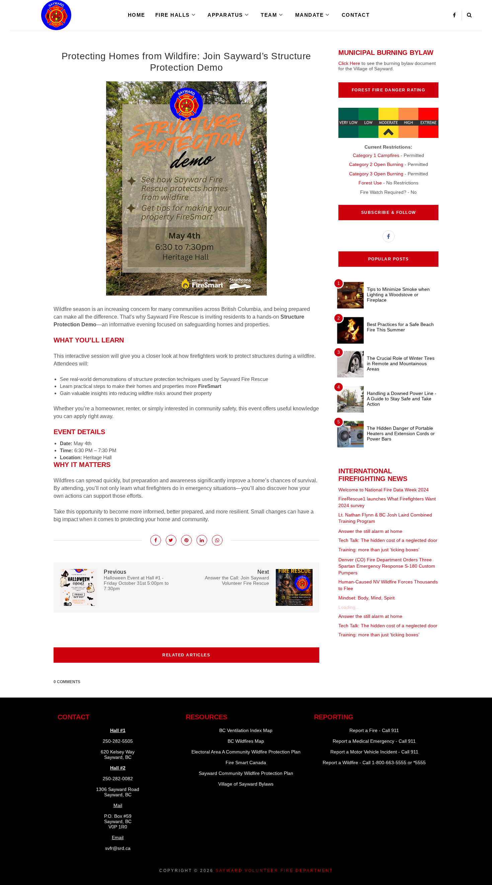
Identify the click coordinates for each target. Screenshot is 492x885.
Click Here (349, 63)
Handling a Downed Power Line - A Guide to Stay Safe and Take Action (401, 399)
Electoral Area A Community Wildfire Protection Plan (246, 751)
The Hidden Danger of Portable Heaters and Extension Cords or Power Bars (401, 433)
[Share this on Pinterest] (186, 540)
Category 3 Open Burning (376, 173)
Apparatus (225, 15)
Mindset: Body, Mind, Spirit (366, 597)
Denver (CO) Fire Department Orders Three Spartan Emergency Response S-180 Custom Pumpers (386, 566)
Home (136, 15)
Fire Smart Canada (246, 762)
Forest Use (370, 182)
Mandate (309, 15)
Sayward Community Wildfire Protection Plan (246, 773)
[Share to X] (171, 540)
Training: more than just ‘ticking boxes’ (378, 549)
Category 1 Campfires (376, 155)
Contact (356, 15)
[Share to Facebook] (155, 540)
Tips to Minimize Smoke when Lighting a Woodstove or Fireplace (398, 295)
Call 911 (390, 730)
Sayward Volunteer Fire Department (274, 870)
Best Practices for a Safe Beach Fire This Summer (400, 327)
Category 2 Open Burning (376, 164)
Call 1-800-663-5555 (384, 762)
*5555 (419, 762)
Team (269, 15)
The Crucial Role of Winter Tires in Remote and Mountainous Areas (400, 363)
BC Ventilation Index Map (245, 730)
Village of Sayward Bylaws (245, 784)
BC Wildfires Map (246, 741)
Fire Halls (172, 15)
